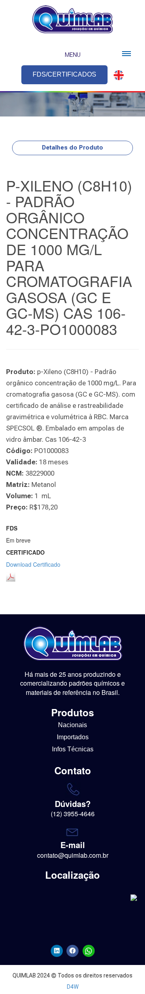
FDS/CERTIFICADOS (64, 74)
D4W (73, 987)
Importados (73, 737)
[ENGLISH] (116, 75)
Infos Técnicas (72, 749)
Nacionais (72, 725)
